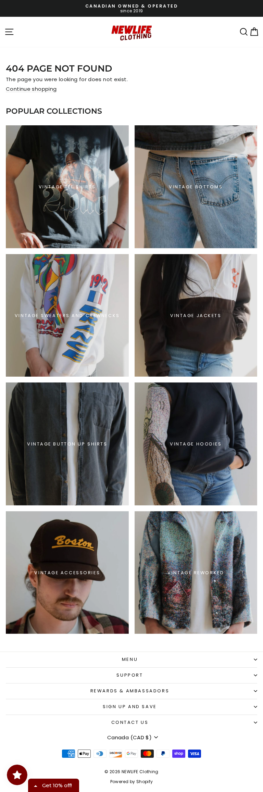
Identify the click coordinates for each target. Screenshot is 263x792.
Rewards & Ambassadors (130, 691)
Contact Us (130, 722)
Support (129, 675)
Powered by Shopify (131, 781)
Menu (130, 659)
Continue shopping (31, 88)
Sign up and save (130, 706)
